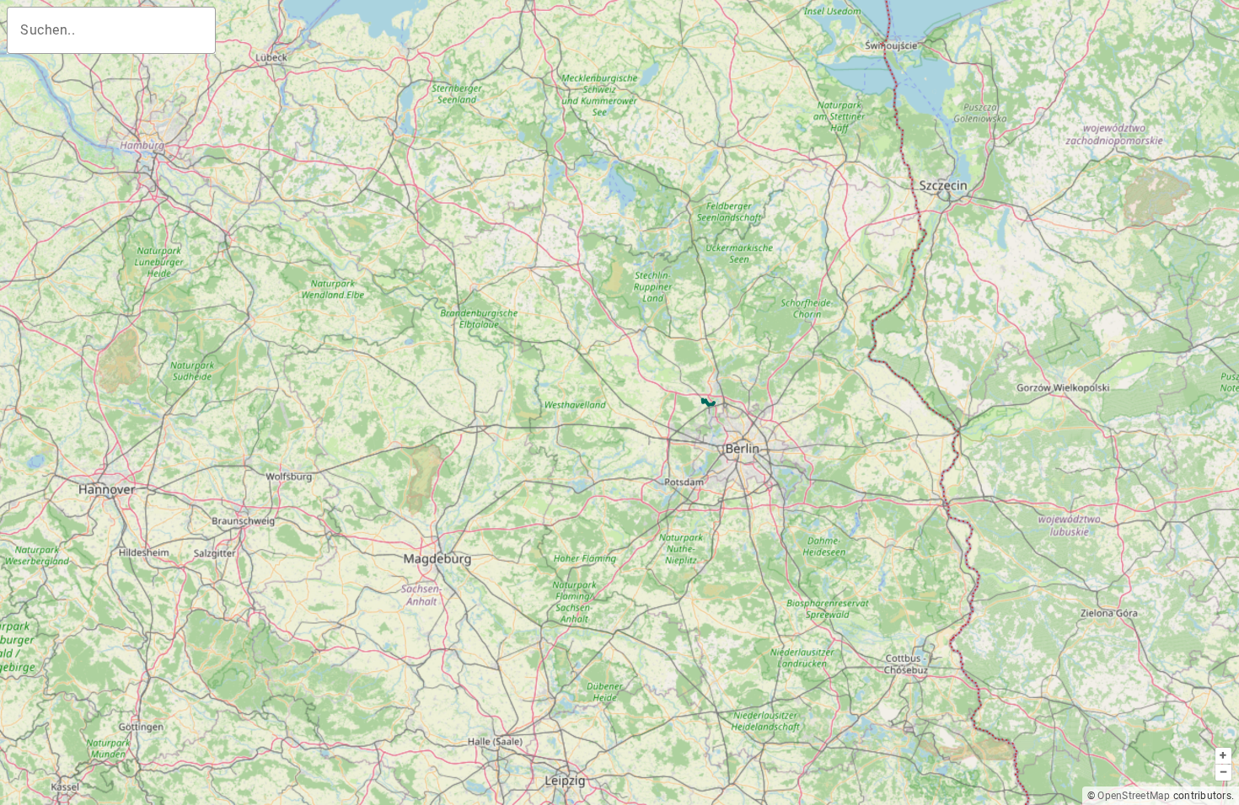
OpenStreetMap (1133, 796)
